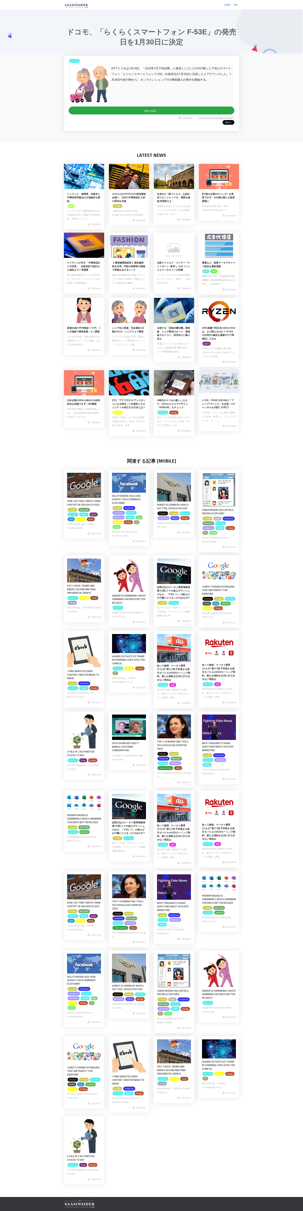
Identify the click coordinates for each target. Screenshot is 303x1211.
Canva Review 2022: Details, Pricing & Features (218, 511)
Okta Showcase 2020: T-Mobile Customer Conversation (126, 746)
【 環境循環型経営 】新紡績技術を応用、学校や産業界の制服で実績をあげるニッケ (128, 266)
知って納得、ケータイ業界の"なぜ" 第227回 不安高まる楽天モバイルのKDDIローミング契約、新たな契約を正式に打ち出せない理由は (173, 673)
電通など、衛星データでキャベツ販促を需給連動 (218, 264)
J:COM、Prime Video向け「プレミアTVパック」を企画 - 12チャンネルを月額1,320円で (218, 403)
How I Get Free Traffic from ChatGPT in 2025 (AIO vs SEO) (83, 503)
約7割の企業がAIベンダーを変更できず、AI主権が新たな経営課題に (218, 197)
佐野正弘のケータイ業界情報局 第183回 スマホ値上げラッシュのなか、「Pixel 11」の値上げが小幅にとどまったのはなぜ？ (173, 592)
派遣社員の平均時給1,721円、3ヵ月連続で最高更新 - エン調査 (83, 329)
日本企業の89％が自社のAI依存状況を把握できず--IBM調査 (83, 402)
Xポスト (228, 122)
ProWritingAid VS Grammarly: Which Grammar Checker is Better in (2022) (84, 818)
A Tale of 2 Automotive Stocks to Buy (81, 753)
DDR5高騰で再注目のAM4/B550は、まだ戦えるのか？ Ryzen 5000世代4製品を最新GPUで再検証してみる (218, 333)
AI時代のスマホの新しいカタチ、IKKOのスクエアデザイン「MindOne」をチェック (172, 403)
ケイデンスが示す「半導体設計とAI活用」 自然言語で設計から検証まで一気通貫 (83, 266)
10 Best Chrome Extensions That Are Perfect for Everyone (218, 590)
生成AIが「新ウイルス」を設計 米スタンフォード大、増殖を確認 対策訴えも (173, 197)
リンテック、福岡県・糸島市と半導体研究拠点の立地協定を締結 (83, 197)
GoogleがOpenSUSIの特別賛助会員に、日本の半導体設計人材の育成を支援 (129, 197)
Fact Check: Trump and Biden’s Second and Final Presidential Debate (81, 589)
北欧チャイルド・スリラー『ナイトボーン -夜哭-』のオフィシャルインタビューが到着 (173, 266)
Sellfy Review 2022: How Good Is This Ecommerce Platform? (126, 499)
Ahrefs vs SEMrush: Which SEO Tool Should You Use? (172, 506)
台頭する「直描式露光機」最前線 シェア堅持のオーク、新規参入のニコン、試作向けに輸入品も (173, 333)
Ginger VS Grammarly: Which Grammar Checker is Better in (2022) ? (129, 599)
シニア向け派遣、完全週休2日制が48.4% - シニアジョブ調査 (128, 329)
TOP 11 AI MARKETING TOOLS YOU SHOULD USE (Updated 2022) (172, 745)
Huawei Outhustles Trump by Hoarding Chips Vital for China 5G (128, 660)
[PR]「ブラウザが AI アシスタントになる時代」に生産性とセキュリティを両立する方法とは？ (129, 403)
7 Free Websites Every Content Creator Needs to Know (83, 674)
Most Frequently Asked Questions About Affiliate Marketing (218, 746)
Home (227, 4)
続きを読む (151, 111)
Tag (236, 4)
